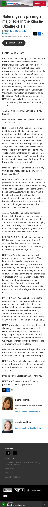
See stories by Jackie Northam (28, 428)
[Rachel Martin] (7, 403)
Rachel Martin (15, 31)
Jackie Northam (23, 422)
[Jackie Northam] (7, 426)
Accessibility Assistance (12, 477)
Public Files (8, 473)
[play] (3, 504)
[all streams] (45, 504)
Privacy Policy (9, 469)
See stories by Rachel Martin (27, 411)
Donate (40, 3)
